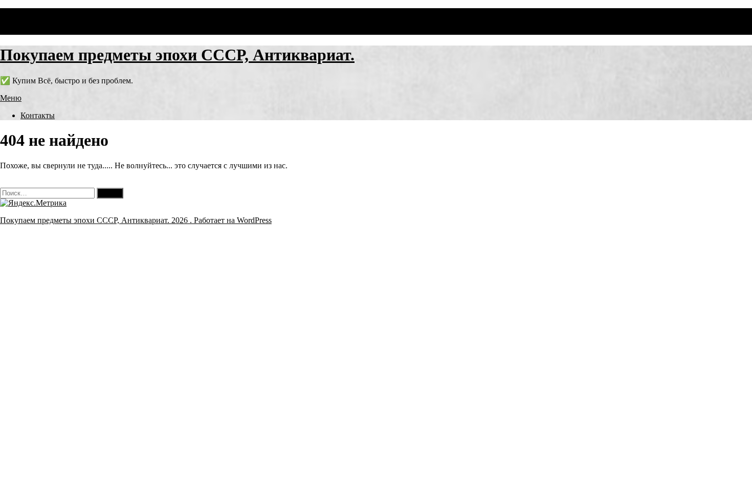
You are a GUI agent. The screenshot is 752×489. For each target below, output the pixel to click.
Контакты (37, 115)
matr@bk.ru (19, 30)
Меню (10, 98)
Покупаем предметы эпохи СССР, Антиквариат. (177, 55)
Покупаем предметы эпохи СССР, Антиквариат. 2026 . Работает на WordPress (136, 220)
